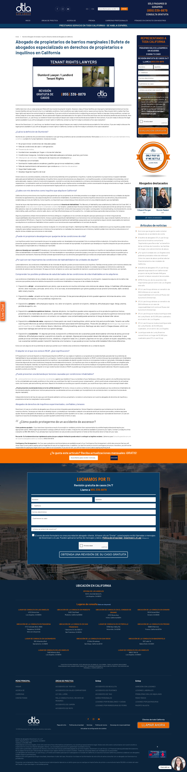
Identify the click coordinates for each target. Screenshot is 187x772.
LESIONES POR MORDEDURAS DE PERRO (111, 705)
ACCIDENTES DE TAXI (103, 694)
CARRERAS (20, 694)
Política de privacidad (76, 725)
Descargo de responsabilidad (120, 725)
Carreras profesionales (116, 20)
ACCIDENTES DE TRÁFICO (65, 686)
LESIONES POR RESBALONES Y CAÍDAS (110, 702)
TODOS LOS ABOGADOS (155, 218)
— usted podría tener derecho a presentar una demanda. (36, 379)
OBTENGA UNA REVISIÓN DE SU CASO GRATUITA (93, 554)
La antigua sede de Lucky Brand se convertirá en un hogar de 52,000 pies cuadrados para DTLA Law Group (152, 335)
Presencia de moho (26, 149)
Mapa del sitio (61, 725)
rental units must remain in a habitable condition (41, 207)
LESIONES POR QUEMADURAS (146, 702)
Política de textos (101, 725)
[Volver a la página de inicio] (23, 9)
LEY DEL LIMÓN (61, 694)
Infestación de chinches (28, 158)
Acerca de (71, 20)
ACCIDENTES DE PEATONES (106, 690)
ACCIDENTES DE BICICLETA (106, 686)
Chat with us (165, 767)
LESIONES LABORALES (144, 690)
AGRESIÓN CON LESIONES (145, 686)
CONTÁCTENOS (21, 698)
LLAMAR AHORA (153, 725)
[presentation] (93, 546)
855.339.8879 (99, 489)
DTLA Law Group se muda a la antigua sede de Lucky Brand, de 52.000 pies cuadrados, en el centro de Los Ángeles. (154, 316)
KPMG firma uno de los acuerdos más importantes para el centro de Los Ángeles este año (154, 283)
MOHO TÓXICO (140, 698)
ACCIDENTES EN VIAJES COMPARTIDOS (71, 690)
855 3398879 (73, 94)
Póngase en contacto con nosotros (150, 20)
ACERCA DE (20, 690)
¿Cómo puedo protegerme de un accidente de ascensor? (57, 421)
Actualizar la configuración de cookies (93, 728)
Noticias (89, 725)
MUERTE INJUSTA (142, 705)
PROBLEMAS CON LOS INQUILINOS (148, 694)
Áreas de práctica (50, 20)
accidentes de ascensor (68, 166)
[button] (157, 746)
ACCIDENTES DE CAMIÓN (65, 704)
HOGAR (18, 686)
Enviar (124, 9)
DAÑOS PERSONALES (103, 698)
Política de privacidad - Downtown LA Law (121, 537)
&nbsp (98, 681)
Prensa (92, 20)
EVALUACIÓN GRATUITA (153, 130)
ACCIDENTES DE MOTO (64, 708)
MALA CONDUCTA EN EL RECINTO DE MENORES (70, 699)
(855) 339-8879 (49, 438)
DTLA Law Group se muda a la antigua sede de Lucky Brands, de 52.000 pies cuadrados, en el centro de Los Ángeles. (154, 326)
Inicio (28, 20)
